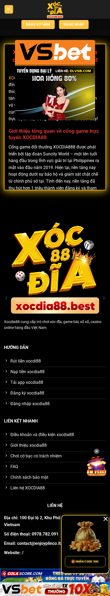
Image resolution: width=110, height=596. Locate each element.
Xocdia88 (12, 322)
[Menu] (9, 9)
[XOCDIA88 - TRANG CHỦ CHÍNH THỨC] (55, 9)
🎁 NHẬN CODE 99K (85, 561)
